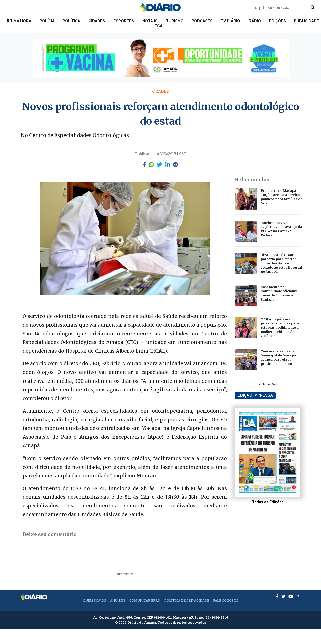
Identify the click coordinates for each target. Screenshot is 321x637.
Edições (277, 21)
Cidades (97, 21)
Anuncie (117, 600)
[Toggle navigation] (10, 8)
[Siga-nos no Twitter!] (283, 596)
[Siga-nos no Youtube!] (291, 596)
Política (71, 21)
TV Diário (230, 21)
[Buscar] (312, 7)
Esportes (123, 21)
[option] (160, 58)
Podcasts (202, 21)
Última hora (18, 21)
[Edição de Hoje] (267, 452)
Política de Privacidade (186, 600)
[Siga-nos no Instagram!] (297, 596)
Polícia (47, 21)
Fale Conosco (225, 600)
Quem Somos (94, 600)
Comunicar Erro (144, 600)
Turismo (175, 21)
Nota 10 (150, 21)
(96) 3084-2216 (216, 617)
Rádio (255, 21)
